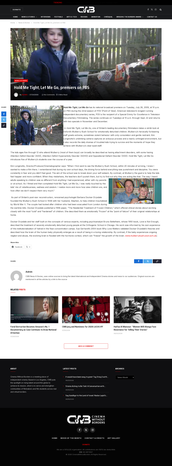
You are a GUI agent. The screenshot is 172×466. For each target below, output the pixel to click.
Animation (95, 16)
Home (15, 16)
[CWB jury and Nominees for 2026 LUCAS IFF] (86, 309)
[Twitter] (3, 119)
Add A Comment (86, 346)
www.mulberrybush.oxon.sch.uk (140, 235)
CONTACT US (152, 16)
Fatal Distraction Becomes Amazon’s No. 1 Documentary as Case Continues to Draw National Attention (33, 329)
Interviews (45, 16)
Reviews (84, 16)
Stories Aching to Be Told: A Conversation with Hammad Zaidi (92, 3)
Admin (24, 95)
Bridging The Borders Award (128, 16)
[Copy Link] (3, 125)
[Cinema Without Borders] (86, 9)
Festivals (58, 16)
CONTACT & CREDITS (94, 438)
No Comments (49, 95)
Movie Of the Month (71, 438)
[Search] (160, 9)
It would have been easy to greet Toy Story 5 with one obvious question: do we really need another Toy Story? (87, 377)
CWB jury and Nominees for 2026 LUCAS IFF (82, 326)
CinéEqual (108, 16)
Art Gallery (114, 438)
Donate (17, 10)
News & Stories (28, 16)
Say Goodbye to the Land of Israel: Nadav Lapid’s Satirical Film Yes (85, 395)
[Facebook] (3, 114)
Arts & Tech (72, 16)
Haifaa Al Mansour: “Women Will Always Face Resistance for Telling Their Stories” (135, 328)
